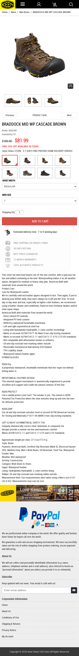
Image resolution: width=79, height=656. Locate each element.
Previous (10, 115)
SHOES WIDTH (8, 180)
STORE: (12, 151)
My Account (7, 636)
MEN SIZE (6, 194)
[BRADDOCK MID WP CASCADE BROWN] (12, 101)
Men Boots (24, 12)
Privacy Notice (9, 630)
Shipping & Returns (11, 623)
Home (5, 12)
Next (69, 115)
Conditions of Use (10, 617)
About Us (6, 611)
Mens (13, 12)
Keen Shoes (8, 151)
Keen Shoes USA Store (38, 651)
